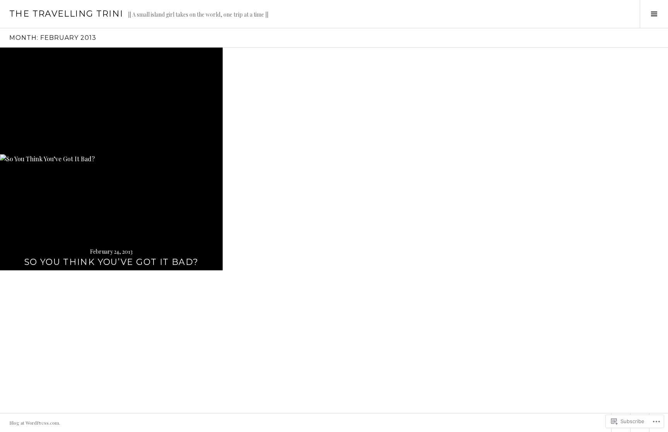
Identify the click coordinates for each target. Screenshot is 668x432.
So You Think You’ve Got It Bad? (111, 262)
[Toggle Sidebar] (654, 14)
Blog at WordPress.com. (34, 423)
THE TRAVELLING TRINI (66, 14)
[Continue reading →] (111, 159)
